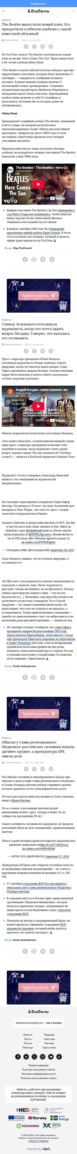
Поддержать (38, 3)
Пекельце (28, 1047)
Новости (27, 1034)
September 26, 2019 (62, 550)
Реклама (49, 1043)
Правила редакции (38, 1065)
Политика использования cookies (39, 1078)
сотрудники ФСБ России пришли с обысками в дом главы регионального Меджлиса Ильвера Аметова (39, 887)
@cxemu (45, 534)
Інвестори (49, 1039)
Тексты (28, 1039)
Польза (28, 1043)
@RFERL (34, 534)
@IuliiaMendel (34, 530)
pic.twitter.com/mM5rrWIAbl (38, 848)
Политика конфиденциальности (38, 1074)
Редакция (49, 1034)
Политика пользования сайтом (38, 1069)
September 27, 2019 (57, 856)
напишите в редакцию (39, 1141)
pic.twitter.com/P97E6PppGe (38, 542)
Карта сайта (49, 1047)
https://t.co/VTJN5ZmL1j (54, 844)
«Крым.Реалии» (21, 800)
